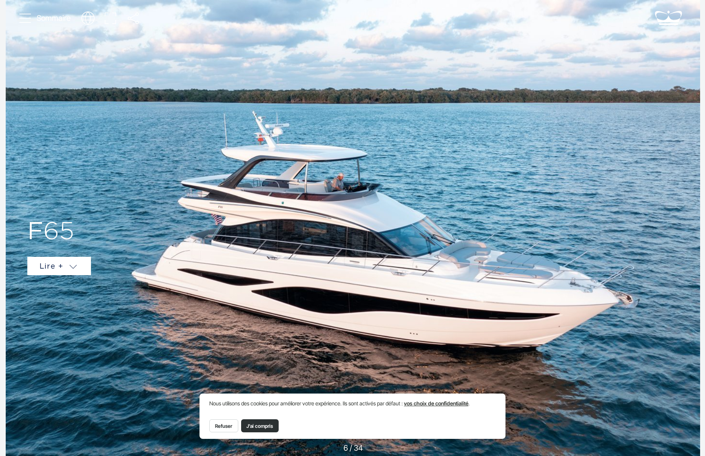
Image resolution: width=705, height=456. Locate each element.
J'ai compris (259, 426)
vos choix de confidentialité (436, 403)
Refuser (223, 426)
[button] (44, 18)
